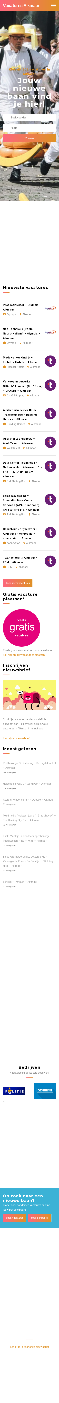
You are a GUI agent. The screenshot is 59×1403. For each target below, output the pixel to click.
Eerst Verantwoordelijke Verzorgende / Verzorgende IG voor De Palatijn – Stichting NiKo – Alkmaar (28, 861)
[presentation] (3, 1101)
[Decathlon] (14, 1091)
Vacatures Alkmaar (21, 5)
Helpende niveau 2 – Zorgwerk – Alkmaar (27, 783)
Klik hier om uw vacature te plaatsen (24, 654)
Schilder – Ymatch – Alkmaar (20, 881)
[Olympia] (45, 1091)
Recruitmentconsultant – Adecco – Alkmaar (28, 799)
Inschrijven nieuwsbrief (16, 738)
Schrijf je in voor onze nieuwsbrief (29, 1346)
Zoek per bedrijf (40, 1217)
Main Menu (53, 5)
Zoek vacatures (14, 1217)
